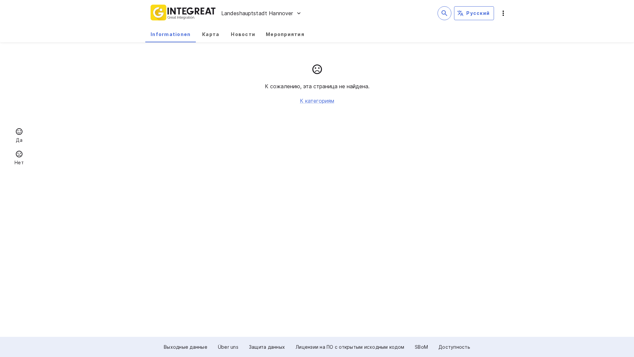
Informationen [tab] (171, 34)
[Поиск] (444, 13)
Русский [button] (478, 13)
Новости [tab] (243, 34)
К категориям (317, 101)
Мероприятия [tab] (285, 34)
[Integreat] (183, 13)
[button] (19, 136)
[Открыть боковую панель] (503, 13)
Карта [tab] (210, 34)
